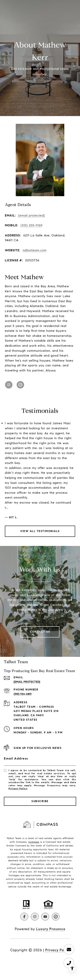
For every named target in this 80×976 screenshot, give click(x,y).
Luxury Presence (50, 929)
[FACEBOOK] (24, 916)
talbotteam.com (35, 250)
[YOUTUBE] (45, 916)
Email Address (16, 758)
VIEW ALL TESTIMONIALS (40, 531)
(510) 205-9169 (32, 225)
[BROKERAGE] (20, 385)
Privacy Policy (18, 788)
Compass (33, 841)
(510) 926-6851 (22, 694)
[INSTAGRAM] (9, 385)
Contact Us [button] (40, 631)
